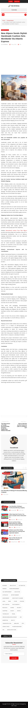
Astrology (5, 595)
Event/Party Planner (17, 598)
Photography (16, 604)
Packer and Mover (16, 626)
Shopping (5, 610)
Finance (4, 588)
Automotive (22, 585)
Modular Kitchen (11, 629)
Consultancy (6, 626)
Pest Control (6, 604)
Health (13, 620)
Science (12, 607)
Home (3, 20)
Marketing (5, 620)
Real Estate (13, 585)
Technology (6, 614)
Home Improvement (14, 588)
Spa (3, 629)
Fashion (22, 601)
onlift (12, 527)
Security (19, 607)
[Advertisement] (14, 61)
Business (5, 585)
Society (12, 610)
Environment (6, 598)
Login (10, 1)
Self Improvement (7, 591)
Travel (13, 614)
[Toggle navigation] (3, 14)
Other (15, 601)
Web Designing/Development (10, 617)
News (9, 601)
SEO (21, 617)
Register (17, 1)
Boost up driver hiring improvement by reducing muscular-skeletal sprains (15, 524)
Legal (4, 601)
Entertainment (15, 595)
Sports (19, 610)
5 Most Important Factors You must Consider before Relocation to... (17, 516)
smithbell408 (13, 510)
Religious (5, 607)
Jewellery (16, 623)
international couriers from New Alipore (16, 230)
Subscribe (14, 658)
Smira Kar (13, 519)
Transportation (10, 20)
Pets (23, 623)
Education (17, 591)
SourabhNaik (5, 44)
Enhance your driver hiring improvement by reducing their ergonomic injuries (17, 531)
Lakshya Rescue (14, 541)
